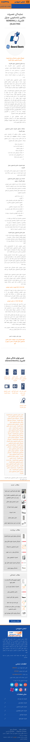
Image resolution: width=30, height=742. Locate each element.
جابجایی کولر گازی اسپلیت (12, 597)
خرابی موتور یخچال (12, 517)
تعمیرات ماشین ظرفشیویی (21, 710)
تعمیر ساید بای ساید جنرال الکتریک (23, 393)
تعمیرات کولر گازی (23, 714)
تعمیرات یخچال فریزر (22, 703)
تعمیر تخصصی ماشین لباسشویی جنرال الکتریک (16, 430)
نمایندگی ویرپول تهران (12, 568)
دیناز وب (15, 737)
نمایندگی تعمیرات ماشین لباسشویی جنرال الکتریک (15, 448)
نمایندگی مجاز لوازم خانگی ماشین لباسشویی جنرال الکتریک (15, 422)
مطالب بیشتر (15, 621)
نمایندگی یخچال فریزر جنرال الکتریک (12, 536)
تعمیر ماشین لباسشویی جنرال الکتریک (15, 378)
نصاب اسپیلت (12, 512)
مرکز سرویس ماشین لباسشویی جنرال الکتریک (16, 471)
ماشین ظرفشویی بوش (12, 592)
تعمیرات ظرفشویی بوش (12, 557)
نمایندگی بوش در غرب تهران (12, 552)
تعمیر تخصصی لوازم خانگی (12, 502)
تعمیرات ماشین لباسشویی (21, 706)
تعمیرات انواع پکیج (23, 718)
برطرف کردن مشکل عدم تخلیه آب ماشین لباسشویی (12, 608)
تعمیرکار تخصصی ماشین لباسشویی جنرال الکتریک (15, 435)
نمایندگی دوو (13, 729)
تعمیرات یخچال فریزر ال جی (12, 586)
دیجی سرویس (19, 2)
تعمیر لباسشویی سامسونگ (12, 547)
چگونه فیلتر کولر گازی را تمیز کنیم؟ (12, 491)
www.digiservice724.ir (17, 674)
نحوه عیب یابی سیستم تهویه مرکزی (12, 523)
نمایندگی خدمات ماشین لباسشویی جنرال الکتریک (15, 454)
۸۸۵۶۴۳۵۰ (5, 2)
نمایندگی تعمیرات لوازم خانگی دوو (12, 563)
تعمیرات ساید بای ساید (22, 699)
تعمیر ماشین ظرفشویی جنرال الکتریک (22, 378)
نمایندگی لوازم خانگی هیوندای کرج (12, 613)
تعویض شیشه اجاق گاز (12, 507)
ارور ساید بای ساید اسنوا (12, 602)
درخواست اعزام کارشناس (5, 6)
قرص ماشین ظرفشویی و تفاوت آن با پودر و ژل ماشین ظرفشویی (12, 496)
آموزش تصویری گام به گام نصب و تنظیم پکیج (12, 581)
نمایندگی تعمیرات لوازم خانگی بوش (12, 541)
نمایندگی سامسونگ (21, 731)
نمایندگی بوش (22, 729)
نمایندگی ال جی (10, 731)
